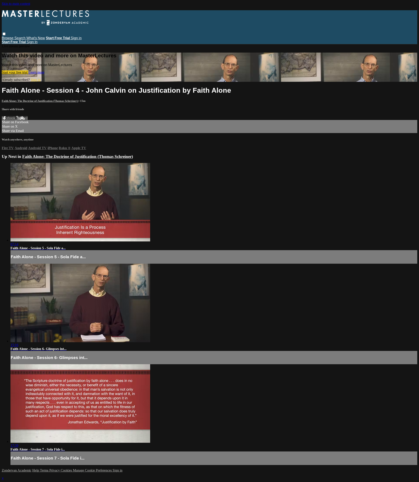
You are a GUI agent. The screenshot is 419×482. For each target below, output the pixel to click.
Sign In (32, 42)
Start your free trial (15, 72)
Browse (8, 38)
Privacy (55, 470)
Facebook (9, 118)
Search (20, 38)
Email (24, 118)
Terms (44, 470)
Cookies (67, 470)
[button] (4, 33)
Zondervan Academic (16, 470)
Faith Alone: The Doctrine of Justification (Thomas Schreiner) (40, 101)
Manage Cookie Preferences (93, 470)
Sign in (76, 38)
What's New (35, 38)
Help (36, 470)
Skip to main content (16, 3)
